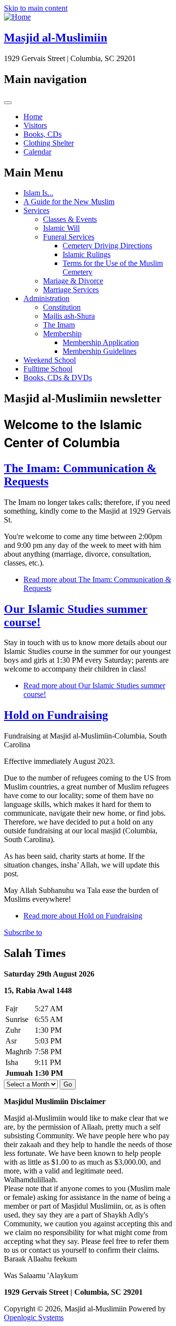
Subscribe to (23, 932)
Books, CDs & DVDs (57, 377)
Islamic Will (61, 228)
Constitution (62, 307)
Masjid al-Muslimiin (55, 37)
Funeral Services (68, 237)
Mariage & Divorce (73, 281)
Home (33, 116)
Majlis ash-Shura (69, 316)
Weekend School (49, 360)
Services (36, 210)
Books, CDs (42, 134)
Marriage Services (71, 289)
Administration (46, 298)
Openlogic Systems (34, 1317)
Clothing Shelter (48, 143)
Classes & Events (70, 219)
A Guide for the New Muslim (68, 201)
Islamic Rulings (86, 254)
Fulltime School (47, 369)
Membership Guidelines (99, 351)
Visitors (35, 125)
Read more (82, 916)
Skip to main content (35, 8)
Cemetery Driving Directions (107, 245)
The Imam (59, 325)
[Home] (17, 17)
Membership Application (101, 342)
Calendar (37, 152)
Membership (62, 333)
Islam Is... (38, 193)
